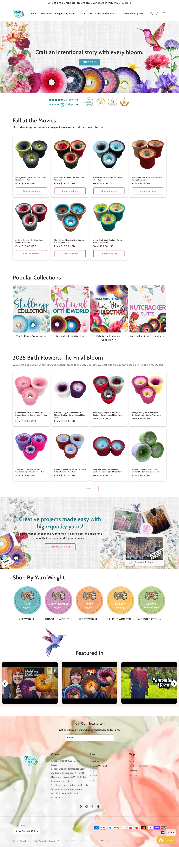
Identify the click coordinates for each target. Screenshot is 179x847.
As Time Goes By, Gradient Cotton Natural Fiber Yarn (29, 241)
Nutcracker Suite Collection (146, 336)
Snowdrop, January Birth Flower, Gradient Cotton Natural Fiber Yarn (146, 470)
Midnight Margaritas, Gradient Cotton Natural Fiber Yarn (31, 178)
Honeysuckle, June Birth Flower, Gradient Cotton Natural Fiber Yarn (146, 413)
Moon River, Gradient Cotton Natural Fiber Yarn (108, 178)
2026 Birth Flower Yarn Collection (109, 338)
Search (93, 775)
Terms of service (91, 841)
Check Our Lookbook (60, 546)
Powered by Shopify (47, 841)
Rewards (94, 780)
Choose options (31, 191)
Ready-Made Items (138, 766)
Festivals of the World (68, 336)
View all (89, 488)
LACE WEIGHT (26, 619)
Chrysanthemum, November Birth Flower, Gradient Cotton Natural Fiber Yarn (31, 414)
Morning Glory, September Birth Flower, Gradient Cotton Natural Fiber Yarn (70, 414)
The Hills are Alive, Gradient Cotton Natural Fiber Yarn (69, 241)
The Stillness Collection (29, 336)
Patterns (133, 770)
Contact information (124, 841)
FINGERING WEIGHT (57, 619)
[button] (83, 14)
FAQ (92, 770)
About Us (94, 761)
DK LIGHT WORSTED (119, 619)
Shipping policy (107, 841)
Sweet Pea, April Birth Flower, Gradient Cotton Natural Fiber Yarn (29, 470)
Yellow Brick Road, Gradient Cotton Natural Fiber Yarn (107, 241)
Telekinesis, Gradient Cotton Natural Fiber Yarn (69, 178)
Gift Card (133, 775)
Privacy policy (77, 841)
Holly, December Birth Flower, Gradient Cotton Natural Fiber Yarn (107, 470)
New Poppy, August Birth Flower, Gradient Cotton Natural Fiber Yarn (107, 413)
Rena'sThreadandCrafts (29, 841)
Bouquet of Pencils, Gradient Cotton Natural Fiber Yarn (147, 178)
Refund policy (63, 841)
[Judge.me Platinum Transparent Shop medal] (88, 101)
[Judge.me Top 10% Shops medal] (124, 101)
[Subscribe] (111, 737)
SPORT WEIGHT (87, 619)
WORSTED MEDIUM (150, 619)
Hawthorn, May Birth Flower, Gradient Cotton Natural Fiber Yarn (70, 470)
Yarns (131, 761)
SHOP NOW (89, 62)
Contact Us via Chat (99, 766)
